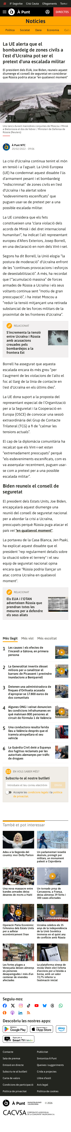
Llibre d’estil (44, 1078)
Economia (53, 30)
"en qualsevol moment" (34, 530)
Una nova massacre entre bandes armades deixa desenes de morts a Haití (18, 891)
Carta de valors (11, 1078)
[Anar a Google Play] (15, 1029)
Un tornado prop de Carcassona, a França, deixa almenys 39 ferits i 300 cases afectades (51, 893)
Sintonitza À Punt (47, 1058)
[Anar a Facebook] (5, 1005)
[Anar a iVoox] (5, 1013)
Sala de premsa (11, 1058)
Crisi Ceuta (32, 3)
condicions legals (38, 792)
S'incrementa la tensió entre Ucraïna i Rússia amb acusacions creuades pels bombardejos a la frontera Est (24, 342)
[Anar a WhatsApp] (61, 1005)
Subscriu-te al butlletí (15, 1071)
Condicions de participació (18, 1084)
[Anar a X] (13, 1005)
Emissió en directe (13, 1065)
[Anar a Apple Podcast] (13, 1013)
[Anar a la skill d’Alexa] (61, 1029)
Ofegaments (49, 3)
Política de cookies (47, 1091)
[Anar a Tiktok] (29, 1005)
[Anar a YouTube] (37, 1005)
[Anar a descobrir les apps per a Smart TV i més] (18, 1039)
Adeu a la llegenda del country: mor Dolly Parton (18, 853)
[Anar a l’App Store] (41, 1029)
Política (10, 30)
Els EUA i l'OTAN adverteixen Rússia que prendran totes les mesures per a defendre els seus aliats (25, 607)
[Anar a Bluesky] (45, 1005)
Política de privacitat (15, 1091)
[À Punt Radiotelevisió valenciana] (22, 1103)
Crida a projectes (46, 1071)
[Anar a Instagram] (21, 1005)
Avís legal (42, 1084)
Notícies (35, 21)
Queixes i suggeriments (50, 1065)
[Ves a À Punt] (19, 12)
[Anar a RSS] (29, 1013)
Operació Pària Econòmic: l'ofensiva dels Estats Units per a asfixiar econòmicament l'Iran (18, 929)
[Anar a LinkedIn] (21, 1013)
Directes (62, 12)
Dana (38, 30)
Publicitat (42, 1051)
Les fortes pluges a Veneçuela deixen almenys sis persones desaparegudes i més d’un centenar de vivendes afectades (18, 972)
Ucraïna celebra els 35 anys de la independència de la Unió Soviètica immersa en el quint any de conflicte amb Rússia (52, 931)
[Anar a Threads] (53, 1005)
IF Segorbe (16, 3)
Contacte (8, 1051)
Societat (25, 30)
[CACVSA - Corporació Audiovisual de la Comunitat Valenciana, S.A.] (29, 1112)
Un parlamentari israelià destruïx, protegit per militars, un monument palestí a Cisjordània (51, 856)
